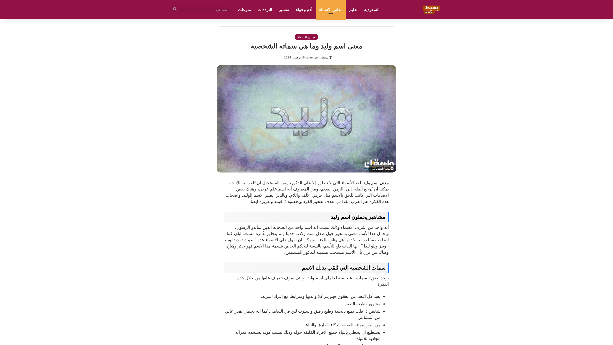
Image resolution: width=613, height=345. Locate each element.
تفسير (284, 9)
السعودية (372, 9)
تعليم (353, 9)
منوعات (244, 9)
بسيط (324, 57)
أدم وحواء (304, 9)
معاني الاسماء (330, 9)
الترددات (265, 9)
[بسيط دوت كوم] (430, 9)
